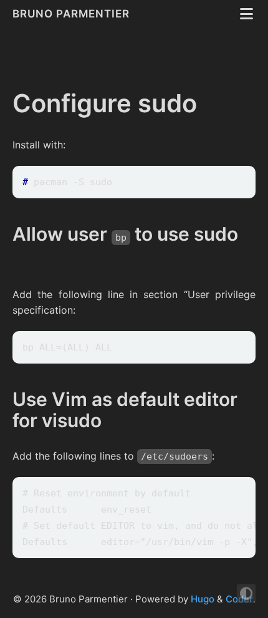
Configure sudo (104, 103)
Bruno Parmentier (72, 13)
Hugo (202, 599)
